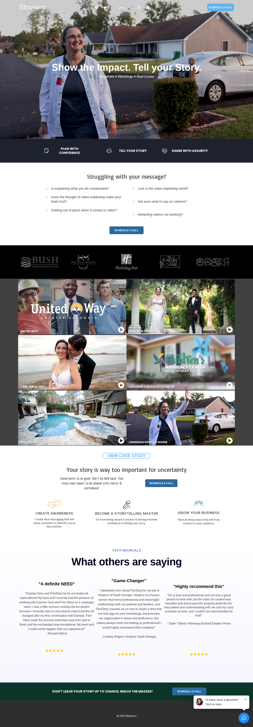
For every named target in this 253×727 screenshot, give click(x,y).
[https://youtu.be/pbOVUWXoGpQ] (229, 330)
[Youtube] (105, 7)
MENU (122, 7)
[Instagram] (139, 7)
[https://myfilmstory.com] (50, 7)
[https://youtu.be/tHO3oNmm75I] (121, 330)
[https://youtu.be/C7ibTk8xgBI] (229, 385)
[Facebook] (96, 7)
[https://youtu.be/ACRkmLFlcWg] (121, 441)
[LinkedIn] (147, 7)
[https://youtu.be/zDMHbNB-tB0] (121, 385)
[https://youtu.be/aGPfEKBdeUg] (229, 441)
